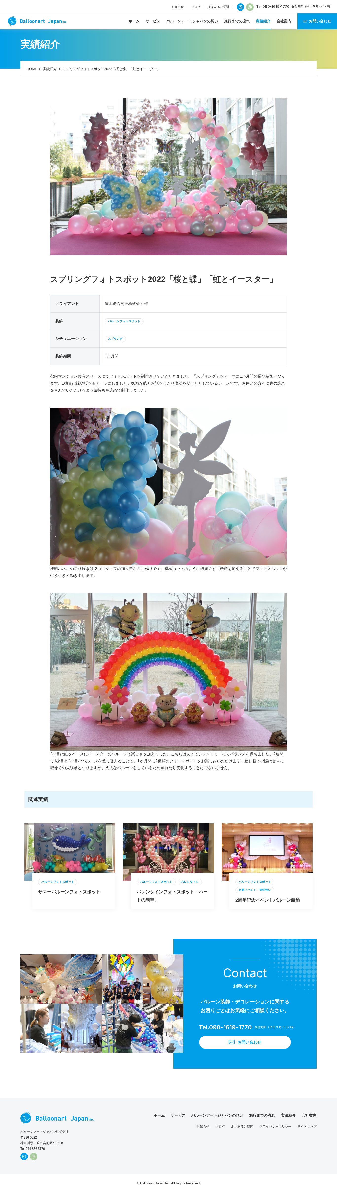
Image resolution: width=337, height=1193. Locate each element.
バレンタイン (190, 882)
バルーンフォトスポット (124, 321)
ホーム (134, 21)
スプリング (115, 338)
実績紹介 (263, 21)
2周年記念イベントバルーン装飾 (267, 900)
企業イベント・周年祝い (255, 890)
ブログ (195, 7)
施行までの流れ (237, 21)
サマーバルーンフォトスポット (69, 892)
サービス (153, 21)
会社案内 (284, 21)
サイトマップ (307, 1126)
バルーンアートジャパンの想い (192, 21)
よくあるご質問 (218, 7)
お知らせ (178, 7)
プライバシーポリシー (275, 1126)
